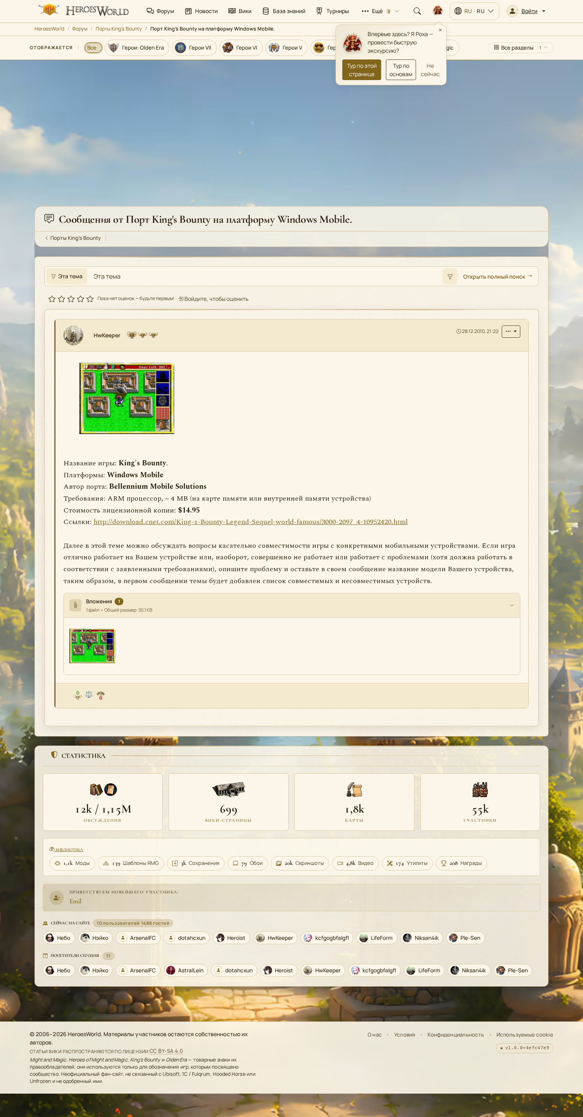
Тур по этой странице (362, 70)
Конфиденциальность (456, 1034)
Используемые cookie (525, 1034)
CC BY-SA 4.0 (166, 1050)
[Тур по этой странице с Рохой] (438, 11)
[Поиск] (417, 11)
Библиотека (68, 849)
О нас (375, 1034)
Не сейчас (430, 70)
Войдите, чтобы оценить (215, 298)
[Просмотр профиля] (76, 335)
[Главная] (83, 11)
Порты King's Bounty (119, 28)
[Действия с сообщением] (511, 331)
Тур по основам (400, 70)
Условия (404, 1034)
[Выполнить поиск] (450, 276)
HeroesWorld (49, 28)
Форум (80, 28)
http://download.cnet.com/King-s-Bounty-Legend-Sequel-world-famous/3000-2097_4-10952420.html (251, 522)
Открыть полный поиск (494, 276)
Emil (75, 901)
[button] (525, 11)
